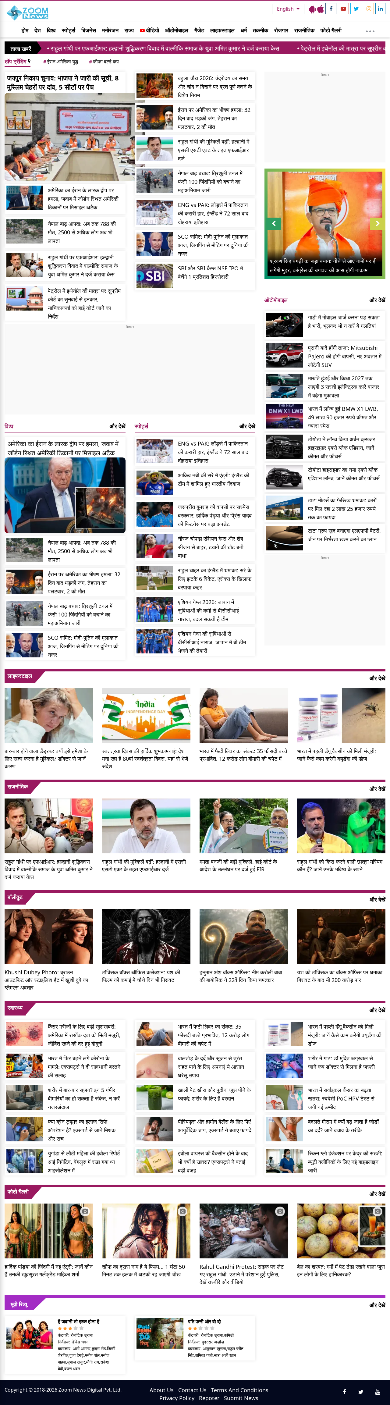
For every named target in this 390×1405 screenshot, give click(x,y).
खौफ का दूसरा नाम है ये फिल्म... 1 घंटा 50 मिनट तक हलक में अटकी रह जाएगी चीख (143, 1270)
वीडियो (152, 30)
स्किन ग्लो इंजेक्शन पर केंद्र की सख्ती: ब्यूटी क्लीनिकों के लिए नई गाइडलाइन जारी (345, 1162)
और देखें (118, 426)
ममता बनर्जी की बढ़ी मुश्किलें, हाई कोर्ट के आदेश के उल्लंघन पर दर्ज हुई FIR (238, 865)
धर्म (244, 30)
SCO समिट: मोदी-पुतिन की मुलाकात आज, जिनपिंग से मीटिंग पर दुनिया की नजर (213, 245)
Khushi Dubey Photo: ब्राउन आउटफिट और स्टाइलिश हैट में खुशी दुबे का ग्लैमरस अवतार (46, 980)
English (286, 8)
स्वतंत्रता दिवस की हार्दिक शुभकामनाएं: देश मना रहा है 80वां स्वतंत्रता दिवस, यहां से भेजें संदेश (145, 758)
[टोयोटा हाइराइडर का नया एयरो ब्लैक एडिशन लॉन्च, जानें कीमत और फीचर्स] (284, 477)
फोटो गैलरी (331, 30)
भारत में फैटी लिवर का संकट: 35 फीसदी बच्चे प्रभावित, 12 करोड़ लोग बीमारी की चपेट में (243, 754)
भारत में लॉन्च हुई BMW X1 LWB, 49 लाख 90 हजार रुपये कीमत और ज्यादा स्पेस (343, 417)
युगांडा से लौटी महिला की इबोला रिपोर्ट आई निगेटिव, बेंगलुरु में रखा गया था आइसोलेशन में (84, 1162)
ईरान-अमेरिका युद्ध (60, 61)
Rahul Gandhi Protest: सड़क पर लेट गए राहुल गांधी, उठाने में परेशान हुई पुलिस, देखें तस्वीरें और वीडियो (242, 1274)
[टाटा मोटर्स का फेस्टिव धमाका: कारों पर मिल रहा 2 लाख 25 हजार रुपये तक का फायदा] (284, 508)
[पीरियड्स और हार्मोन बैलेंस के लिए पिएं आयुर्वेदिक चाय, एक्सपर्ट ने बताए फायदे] (154, 1129)
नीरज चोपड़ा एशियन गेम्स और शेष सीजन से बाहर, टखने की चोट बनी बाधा (210, 547)
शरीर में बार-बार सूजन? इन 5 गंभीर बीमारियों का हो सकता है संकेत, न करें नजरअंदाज (84, 1098)
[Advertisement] (130, 371)
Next (378, 229)
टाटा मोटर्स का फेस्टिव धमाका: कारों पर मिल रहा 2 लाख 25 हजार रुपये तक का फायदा (342, 508)
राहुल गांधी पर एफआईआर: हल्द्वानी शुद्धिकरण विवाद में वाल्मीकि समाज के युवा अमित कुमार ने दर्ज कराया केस (83, 266)
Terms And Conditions (239, 1390)
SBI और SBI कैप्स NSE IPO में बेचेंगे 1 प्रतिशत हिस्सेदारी (210, 272)
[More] (370, 30)
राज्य (129, 30)
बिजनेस (88, 30)
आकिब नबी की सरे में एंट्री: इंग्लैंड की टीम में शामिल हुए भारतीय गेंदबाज (213, 479)
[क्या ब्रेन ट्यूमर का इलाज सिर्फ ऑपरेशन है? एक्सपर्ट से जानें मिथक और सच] (24, 1129)
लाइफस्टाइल (222, 30)
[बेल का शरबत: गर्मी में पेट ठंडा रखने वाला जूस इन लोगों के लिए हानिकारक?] (341, 1230)
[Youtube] (343, 8)
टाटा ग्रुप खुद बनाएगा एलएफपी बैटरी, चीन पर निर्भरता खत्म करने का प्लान (344, 535)
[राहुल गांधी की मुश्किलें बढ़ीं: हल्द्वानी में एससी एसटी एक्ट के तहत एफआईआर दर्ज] (154, 149)
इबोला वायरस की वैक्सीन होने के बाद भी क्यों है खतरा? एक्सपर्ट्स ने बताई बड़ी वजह (213, 1162)
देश (37, 30)
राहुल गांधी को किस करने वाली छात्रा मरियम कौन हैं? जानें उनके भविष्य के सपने (339, 865)
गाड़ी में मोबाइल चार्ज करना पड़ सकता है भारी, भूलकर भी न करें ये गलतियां (344, 321)
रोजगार (281, 30)
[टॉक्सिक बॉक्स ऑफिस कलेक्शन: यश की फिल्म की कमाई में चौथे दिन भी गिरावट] (146, 936)
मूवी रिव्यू (19, 1304)
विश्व (51, 30)
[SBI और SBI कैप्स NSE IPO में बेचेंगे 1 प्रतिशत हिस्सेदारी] (154, 276)
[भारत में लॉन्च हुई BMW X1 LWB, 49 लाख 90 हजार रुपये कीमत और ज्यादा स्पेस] (284, 416)
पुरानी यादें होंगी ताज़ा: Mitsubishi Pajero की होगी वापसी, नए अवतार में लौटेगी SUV (344, 356)
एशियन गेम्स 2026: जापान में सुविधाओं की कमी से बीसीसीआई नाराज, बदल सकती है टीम (208, 610)
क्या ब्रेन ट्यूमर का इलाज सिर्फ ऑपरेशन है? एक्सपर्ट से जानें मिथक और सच (81, 1130)
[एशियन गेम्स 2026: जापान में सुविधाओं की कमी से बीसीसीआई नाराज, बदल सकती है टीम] (154, 609)
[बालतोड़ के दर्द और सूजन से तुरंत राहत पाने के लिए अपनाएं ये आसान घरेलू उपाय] (154, 1066)
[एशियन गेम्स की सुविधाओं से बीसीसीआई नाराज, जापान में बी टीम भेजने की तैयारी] (154, 641)
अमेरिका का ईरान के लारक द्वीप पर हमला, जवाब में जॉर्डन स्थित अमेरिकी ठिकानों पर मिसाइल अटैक (83, 199)
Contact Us (192, 1390)
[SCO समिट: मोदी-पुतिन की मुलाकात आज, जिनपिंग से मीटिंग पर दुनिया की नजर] (154, 244)
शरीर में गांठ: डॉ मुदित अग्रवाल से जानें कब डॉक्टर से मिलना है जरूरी (341, 1062)
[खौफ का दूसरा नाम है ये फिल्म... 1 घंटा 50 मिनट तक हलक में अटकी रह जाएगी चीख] (146, 1230)
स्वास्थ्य (15, 1007)
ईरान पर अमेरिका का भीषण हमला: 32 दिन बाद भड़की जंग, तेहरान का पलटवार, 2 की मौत (214, 118)
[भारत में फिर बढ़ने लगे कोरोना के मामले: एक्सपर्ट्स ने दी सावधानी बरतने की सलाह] (24, 1066)
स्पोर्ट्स (68, 30)
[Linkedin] (380, 8)
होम (25, 30)
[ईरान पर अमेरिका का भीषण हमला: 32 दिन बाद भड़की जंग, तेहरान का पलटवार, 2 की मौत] (154, 117)
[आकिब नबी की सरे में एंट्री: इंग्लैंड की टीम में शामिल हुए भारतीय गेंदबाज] (154, 483)
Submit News (241, 1398)
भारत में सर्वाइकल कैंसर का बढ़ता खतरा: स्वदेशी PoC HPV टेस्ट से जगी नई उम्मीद (341, 1098)
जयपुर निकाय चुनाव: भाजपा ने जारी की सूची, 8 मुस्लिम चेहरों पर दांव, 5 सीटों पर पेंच (63, 82)
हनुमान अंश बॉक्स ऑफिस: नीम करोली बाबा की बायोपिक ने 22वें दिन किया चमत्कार (241, 976)
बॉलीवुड (15, 897)
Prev (274, 229)
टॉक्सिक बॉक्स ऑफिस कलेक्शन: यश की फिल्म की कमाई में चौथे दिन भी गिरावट (141, 976)
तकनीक (260, 30)
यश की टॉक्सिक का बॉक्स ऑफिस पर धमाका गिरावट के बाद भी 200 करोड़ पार (339, 976)
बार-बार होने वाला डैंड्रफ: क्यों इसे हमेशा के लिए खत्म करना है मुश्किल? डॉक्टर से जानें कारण (46, 758)
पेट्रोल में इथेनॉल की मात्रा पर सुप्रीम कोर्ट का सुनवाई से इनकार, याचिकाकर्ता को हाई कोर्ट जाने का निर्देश (84, 303)
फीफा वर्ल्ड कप (104, 61)
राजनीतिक (304, 30)
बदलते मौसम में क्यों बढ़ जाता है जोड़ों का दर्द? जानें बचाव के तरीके (343, 1126)
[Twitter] (356, 8)
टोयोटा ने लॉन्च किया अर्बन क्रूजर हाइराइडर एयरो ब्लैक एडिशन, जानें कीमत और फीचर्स (341, 448)
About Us (162, 1390)
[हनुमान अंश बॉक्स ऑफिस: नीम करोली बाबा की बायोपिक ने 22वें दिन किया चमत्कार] (244, 936)
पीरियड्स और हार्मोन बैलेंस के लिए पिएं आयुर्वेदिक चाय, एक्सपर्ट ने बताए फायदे (214, 1126)
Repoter (209, 1398)
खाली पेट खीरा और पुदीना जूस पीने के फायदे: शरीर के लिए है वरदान (214, 1094)
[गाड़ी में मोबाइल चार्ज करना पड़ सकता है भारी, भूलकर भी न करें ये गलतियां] (284, 325)
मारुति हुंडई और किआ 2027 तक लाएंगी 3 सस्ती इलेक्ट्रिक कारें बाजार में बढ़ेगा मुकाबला (343, 387)
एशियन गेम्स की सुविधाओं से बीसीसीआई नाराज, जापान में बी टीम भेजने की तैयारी (212, 642)
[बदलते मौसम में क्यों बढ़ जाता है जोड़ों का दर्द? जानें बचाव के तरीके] (284, 1129)
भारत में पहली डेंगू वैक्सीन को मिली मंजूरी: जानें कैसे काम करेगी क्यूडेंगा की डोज (336, 754)
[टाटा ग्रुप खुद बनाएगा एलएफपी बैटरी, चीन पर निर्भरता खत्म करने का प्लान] (284, 538)
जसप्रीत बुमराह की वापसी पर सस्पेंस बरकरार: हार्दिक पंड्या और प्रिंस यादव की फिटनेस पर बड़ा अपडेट (215, 515)
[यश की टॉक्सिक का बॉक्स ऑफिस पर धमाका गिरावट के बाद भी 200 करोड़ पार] (341, 936)
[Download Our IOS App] (320, 9)
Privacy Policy (176, 1398)
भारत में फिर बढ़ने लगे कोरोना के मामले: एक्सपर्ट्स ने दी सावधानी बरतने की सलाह (84, 1067)
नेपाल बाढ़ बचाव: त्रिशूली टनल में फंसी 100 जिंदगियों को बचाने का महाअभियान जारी (210, 181)
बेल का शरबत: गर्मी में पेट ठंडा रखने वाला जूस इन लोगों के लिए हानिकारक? (341, 1270)
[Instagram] (369, 8)
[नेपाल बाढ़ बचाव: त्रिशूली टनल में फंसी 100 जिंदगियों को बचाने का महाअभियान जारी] (154, 181)
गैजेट (199, 30)
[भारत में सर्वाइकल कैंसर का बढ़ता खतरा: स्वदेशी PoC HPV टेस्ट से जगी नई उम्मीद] (284, 1097)
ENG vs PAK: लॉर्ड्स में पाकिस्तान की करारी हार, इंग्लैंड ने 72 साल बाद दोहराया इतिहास (213, 213)
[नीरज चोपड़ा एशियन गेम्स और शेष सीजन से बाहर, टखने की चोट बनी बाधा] (154, 546)
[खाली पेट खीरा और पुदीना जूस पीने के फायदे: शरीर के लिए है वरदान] (154, 1097)
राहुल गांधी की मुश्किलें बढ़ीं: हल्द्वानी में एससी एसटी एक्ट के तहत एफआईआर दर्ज (213, 150)
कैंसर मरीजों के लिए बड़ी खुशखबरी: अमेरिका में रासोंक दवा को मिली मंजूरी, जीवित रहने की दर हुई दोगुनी (84, 1035)
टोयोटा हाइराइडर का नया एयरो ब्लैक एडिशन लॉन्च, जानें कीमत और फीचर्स (344, 474)
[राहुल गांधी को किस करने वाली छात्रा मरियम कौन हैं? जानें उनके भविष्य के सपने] (341, 825)
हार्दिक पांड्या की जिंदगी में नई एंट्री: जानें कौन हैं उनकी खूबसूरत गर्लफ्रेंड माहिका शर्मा (49, 1270)
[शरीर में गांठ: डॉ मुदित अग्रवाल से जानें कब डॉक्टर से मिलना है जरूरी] (284, 1066)
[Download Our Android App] (312, 9)
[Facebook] (330, 8)
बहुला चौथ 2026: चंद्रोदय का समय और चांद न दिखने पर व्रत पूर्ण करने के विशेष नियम (215, 86)
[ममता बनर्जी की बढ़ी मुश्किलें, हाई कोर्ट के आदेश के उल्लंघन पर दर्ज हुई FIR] (244, 825)
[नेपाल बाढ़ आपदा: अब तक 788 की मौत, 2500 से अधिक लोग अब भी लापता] (24, 231)
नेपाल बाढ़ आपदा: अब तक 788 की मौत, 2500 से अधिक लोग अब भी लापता (82, 232)
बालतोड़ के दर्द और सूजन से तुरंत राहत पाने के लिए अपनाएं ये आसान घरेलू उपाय (211, 1067)
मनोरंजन (110, 30)
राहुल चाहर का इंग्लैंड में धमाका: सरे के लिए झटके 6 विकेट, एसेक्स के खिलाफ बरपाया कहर (214, 579)
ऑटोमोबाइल (176, 30)
